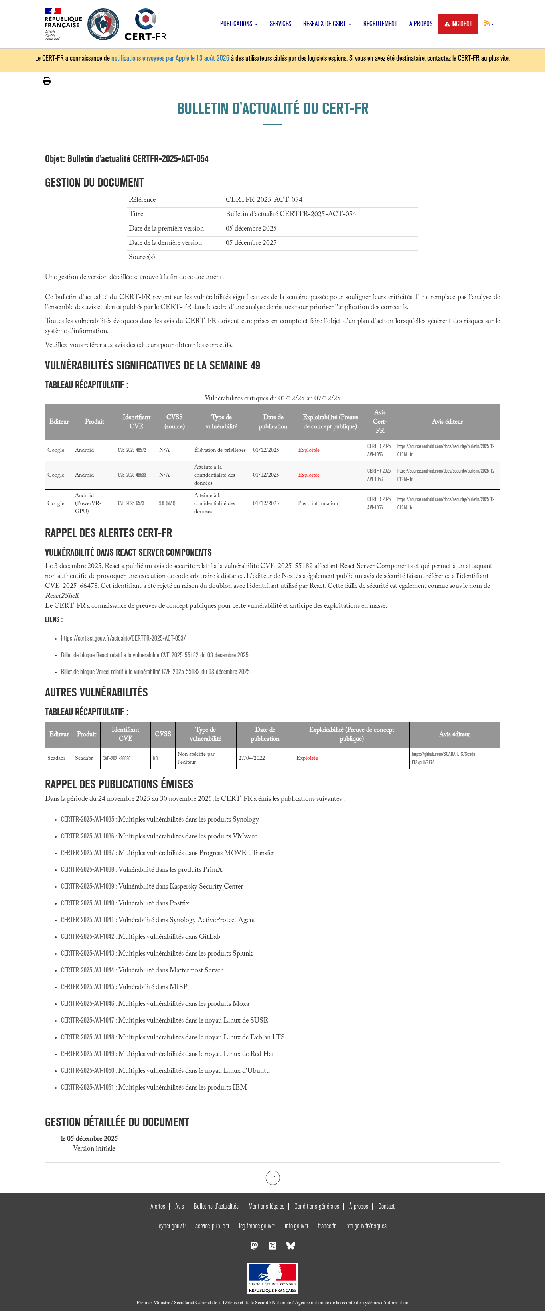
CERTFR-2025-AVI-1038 (87, 869)
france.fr (327, 1225)
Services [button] (280, 24)
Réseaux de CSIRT (325, 24)
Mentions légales (266, 1206)
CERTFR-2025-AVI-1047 (87, 1020)
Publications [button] (237, 24)
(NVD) (171, 503)
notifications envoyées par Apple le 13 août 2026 (170, 58)
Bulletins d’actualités (216, 1206)
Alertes (157, 1206)
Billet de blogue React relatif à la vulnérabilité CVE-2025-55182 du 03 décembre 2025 (155, 655)
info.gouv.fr (296, 1225)
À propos (420, 24)
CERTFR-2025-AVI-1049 (87, 1054)
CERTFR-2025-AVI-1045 (87, 987)
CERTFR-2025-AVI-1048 (87, 1037)
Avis (179, 1206)
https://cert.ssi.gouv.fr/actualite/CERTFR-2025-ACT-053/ (123, 638)
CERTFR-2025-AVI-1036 (87, 836)
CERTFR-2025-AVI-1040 (87, 903)
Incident (462, 24)
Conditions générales (316, 1206)
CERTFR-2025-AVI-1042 (87, 936)
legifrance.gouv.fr (257, 1225)
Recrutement (380, 24)
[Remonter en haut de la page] (272, 1177)
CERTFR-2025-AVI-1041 (87, 920)
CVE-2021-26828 (116, 758)
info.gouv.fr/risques (366, 1225)
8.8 (155, 758)
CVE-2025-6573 (131, 503)
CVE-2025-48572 (132, 450)
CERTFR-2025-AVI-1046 (87, 1004)
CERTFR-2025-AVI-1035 (87, 819)
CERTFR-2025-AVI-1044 (87, 970)
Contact (386, 1206)
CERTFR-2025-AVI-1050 (87, 1071)
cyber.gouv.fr (172, 1225)
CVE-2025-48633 (132, 474)
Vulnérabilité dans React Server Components (128, 552)
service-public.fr (212, 1225)
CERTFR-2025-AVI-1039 (87, 886)
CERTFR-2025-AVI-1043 (87, 953)
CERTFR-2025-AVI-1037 (87, 853)
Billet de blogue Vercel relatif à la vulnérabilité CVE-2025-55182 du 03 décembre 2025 (155, 672)
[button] (489, 23)
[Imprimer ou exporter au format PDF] (47, 81)
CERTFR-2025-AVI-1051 (87, 1087)
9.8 (161, 503)
